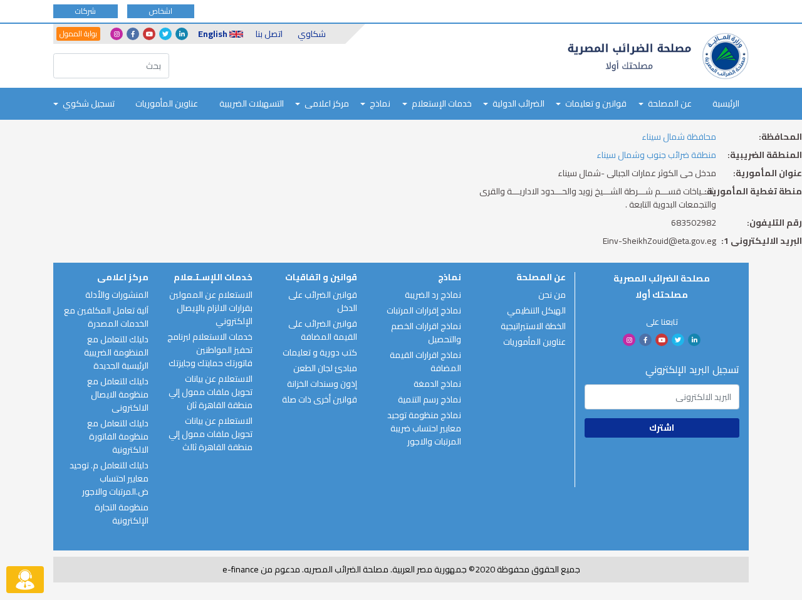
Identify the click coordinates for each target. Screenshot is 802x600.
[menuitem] (726, 104)
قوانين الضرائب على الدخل (322, 301)
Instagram (116, 34)
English (212, 34)
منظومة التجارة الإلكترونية (121, 514)
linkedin (181, 34)
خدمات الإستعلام (442, 103)
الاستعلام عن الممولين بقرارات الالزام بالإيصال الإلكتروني (211, 308)
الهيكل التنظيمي (536, 310)
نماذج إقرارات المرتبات (424, 310)
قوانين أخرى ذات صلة (319, 399)
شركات (85, 11)
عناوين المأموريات (166, 103)
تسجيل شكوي (89, 103)
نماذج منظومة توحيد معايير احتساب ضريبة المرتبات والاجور (424, 428)
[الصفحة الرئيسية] (658, 56)
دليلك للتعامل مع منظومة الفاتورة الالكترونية (117, 436)
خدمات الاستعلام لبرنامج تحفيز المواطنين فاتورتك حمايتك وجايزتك (210, 350)
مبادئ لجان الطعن (325, 368)
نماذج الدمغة (437, 384)
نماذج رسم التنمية (429, 399)
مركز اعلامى (327, 103)
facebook (133, 34)
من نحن (552, 295)
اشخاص (160, 11)
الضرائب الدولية (518, 103)
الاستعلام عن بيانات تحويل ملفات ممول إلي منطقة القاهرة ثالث (211, 434)
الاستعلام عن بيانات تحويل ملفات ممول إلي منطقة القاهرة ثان (211, 392)
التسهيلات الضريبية (251, 103)
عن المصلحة (670, 103)
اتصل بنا (269, 34)
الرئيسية (725, 103)
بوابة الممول (78, 34)
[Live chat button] (25, 579)
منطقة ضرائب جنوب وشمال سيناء (656, 155)
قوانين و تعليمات (596, 103)
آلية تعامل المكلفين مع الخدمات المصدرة (106, 317)
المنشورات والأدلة (116, 295)
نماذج (380, 103)
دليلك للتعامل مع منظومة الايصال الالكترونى (117, 394)
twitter (165, 34)
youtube (149, 34)
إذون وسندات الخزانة (322, 384)
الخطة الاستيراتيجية (533, 326)
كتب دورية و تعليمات (320, 352)
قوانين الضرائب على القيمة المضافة (322, 330)
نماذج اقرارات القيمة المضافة (425, 361)
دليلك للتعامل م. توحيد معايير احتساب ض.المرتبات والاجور (109, 478)
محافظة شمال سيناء (679, 137)
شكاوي (312, 34)
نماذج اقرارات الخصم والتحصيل (426, 332)
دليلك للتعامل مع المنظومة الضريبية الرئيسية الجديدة (116, 352)
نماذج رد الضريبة (433, 295)
